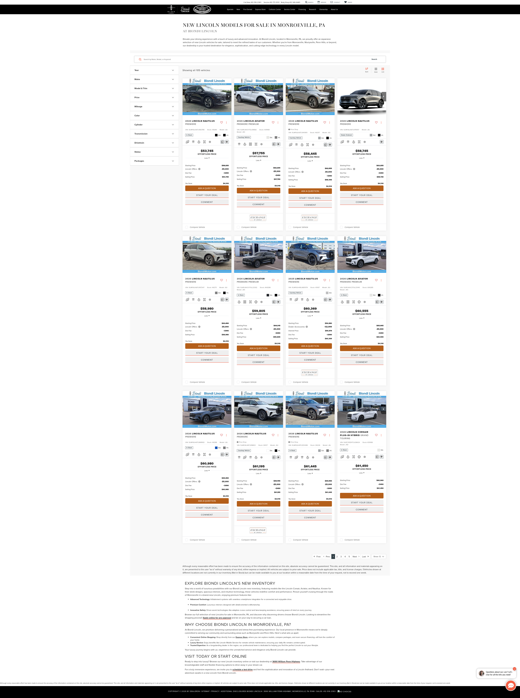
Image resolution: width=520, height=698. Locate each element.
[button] (228, 96)
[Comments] (222, 142)
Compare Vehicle (197, 227)
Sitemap (206, 691)
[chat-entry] (510, 685)
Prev (327, 556)
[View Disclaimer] (210, 142)
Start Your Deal (207, 195)
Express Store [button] (260, 9)
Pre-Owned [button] (247, 9)
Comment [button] (207, 202)
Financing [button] (302, 9)
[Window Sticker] (227, 142)
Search (374, 59)
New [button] (238, 9)
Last (365, 556)
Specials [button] (230, 9)
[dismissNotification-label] (514, 669)
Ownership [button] (323, 9)
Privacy (215, 691)
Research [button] (312, 9)
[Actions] (226, 122)
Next (356, 556)
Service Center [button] (289, 9)
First (318, 556)
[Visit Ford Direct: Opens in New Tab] (345, 691)
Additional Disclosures (234, 691)
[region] (207, 173)
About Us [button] (334, 9)
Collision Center (275, 9)
